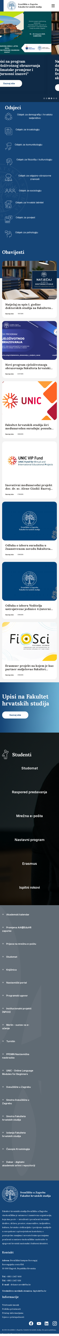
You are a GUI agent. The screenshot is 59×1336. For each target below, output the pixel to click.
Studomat (29, 768)
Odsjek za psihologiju (26, 232)
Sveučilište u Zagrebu (18, 1087)
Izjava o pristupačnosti (13, 1317)
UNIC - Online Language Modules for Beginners (17, 1072)
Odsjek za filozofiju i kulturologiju (34, 159)
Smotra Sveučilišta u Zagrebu (15, 1101)
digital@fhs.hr (39, 1291)
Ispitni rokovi (29, 887)
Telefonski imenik (10, 1305)
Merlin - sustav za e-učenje (15, 1026)
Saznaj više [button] (16, 87)
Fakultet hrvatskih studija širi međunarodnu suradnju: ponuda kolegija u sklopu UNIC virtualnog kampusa (28, 430)
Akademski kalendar (17, 914)
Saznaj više (9, 314)
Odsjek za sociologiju (30, 190)
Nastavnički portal (16, 982)
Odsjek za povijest (25, 217)
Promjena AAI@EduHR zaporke (16, 929)
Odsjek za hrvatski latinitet (29, 202)
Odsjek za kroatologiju (28, 129)
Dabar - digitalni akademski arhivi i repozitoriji (18, 1164)
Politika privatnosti (11, 1309)
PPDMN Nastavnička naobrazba (15, 1056)
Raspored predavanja (29, 792)
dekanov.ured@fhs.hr (21, 1284)
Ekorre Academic (17, 1334)
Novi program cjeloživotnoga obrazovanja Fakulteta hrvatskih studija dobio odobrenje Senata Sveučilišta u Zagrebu (28, 370)
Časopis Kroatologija (18, 1149)
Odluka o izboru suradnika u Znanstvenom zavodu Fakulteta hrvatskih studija (27, 548)
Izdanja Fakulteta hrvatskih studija (14, 1134)
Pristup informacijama (12, 1313)
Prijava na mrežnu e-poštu (21, 943)
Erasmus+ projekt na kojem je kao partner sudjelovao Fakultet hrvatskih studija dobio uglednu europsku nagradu (29, 671)
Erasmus (29, 863)
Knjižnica (11, 969)
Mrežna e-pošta (29, 816)
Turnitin (10, 1041)
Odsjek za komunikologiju (28, 144)
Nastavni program (30, 840)
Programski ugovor (17, 995)
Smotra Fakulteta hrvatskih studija (14, 1118)
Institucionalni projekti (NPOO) (16, 1010)
